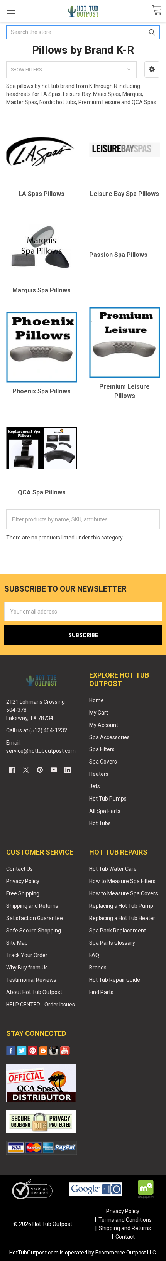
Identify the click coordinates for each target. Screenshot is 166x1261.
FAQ (94, 955)
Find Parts (101, 992)
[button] (151, 69)
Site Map (17, 943)
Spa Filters (102, 749)
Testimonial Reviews (31, 980)
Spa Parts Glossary (112, 943)
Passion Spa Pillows (118, 254)
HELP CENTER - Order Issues (40, 1004)
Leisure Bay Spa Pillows (124, 193)
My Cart (98, 713)
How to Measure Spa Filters (122, 881)
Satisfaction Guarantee (34, 918)
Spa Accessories (109, 737)
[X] (26, 770)
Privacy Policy (22, 881)
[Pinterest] (40, 770)
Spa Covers (103, 762)
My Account (103, 725)
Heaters (98, 774)
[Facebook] (12, 770)
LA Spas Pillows (41, 193)
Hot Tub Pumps (108, 799)
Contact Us (19, 869)
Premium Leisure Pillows (124, 391)
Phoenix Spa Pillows (41, 391)
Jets (94, 786)
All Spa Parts (104, 811)
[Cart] (156, 10)
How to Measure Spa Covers (123, 893)
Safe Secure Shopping (33, 930)
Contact (125, 1237)
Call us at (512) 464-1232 (36, 730)
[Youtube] (54, 770)
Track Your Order (26, 955)
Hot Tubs (100, 823)
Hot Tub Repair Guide (114, 980)
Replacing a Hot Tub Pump (121, 906)
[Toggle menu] (10, 10)
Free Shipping (22, 893)
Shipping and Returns (32, 906)
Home (96, 700)
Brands (98, 967)
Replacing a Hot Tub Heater (122, 918)
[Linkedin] (68, 770)
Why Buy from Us (27, 967)
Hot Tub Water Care (113, 869)
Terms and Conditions (125, 1220)
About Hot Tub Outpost (34, 992)
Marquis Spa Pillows (41, 290)
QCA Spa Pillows (42, 492)
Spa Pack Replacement (117, 930)
